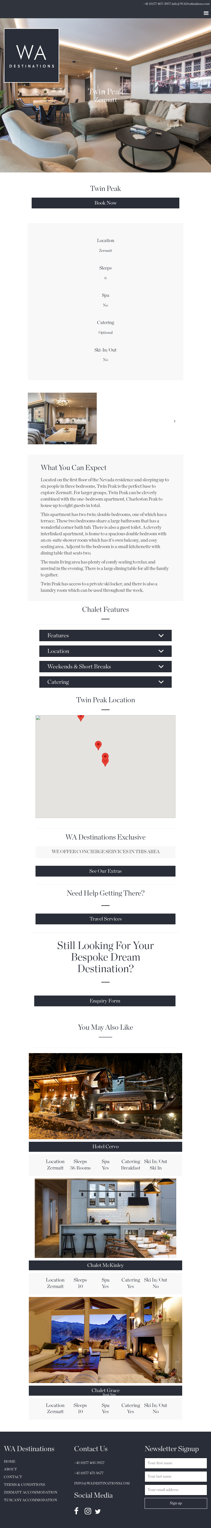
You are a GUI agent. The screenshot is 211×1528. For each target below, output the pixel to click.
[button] (80, 719)
